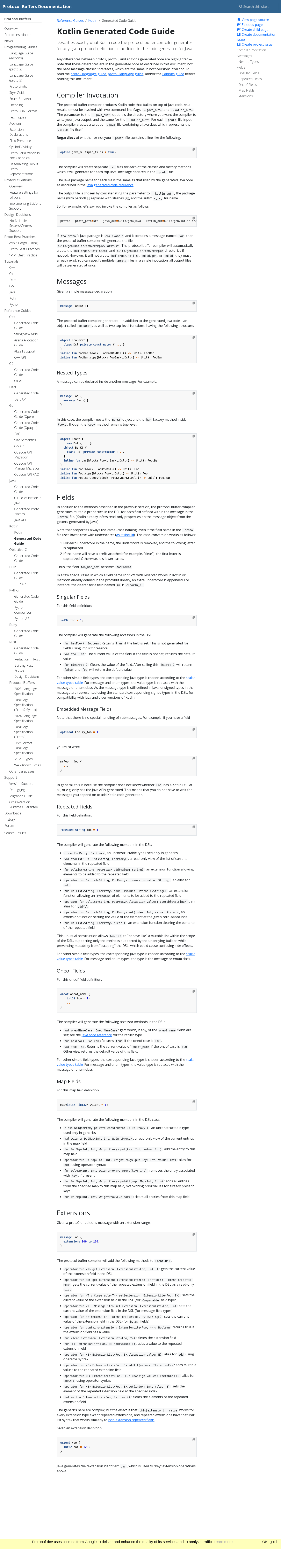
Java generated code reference (110, 185)
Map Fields (246, 90)
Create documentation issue (256, 37)
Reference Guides (70, 20)
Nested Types (248, 61)
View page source (255, 19)
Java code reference (97, 1035)
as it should (125, 535)
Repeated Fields (250, 79)
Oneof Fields (247, 84)
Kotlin (92, 20)
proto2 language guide (88, 74)
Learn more (223, 1542)
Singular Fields (248, 73)
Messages (244, 56)
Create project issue (257, 44)
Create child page (254, 29)
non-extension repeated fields (131, 1420)
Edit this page (252, 24)
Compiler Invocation (251, 50)
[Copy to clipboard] (194, 149)
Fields (241, 67)
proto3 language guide (125, 74)
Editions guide (173, 74)
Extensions (245, 96)
